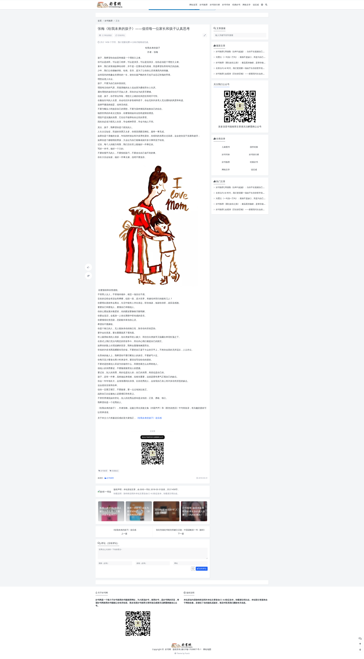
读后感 (256, 4)
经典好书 (236, 4)
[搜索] (266, 4)
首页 (100, 20)
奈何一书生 (145, 489)
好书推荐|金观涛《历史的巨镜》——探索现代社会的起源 (241, 73)
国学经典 (254, 147)
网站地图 (207, 649)
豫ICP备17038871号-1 (191, 649)
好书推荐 (204, 4)
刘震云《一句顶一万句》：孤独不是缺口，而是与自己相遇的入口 (245, 57)
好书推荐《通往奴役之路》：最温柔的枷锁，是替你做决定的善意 (245, 62)
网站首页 (193, 4)
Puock (187, 653)
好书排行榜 (215, 4)
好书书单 (226, 4)
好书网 (168, 649)
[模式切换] (262, 4)
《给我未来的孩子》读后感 (149, 417)
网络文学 (247, 4)
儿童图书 (226, 147)
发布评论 (202, 568)
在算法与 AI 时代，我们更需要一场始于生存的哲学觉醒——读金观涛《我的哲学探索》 (254, 68)
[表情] (193, 569)
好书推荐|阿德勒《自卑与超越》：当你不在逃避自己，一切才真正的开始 (248, 51)
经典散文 (115, 471)
